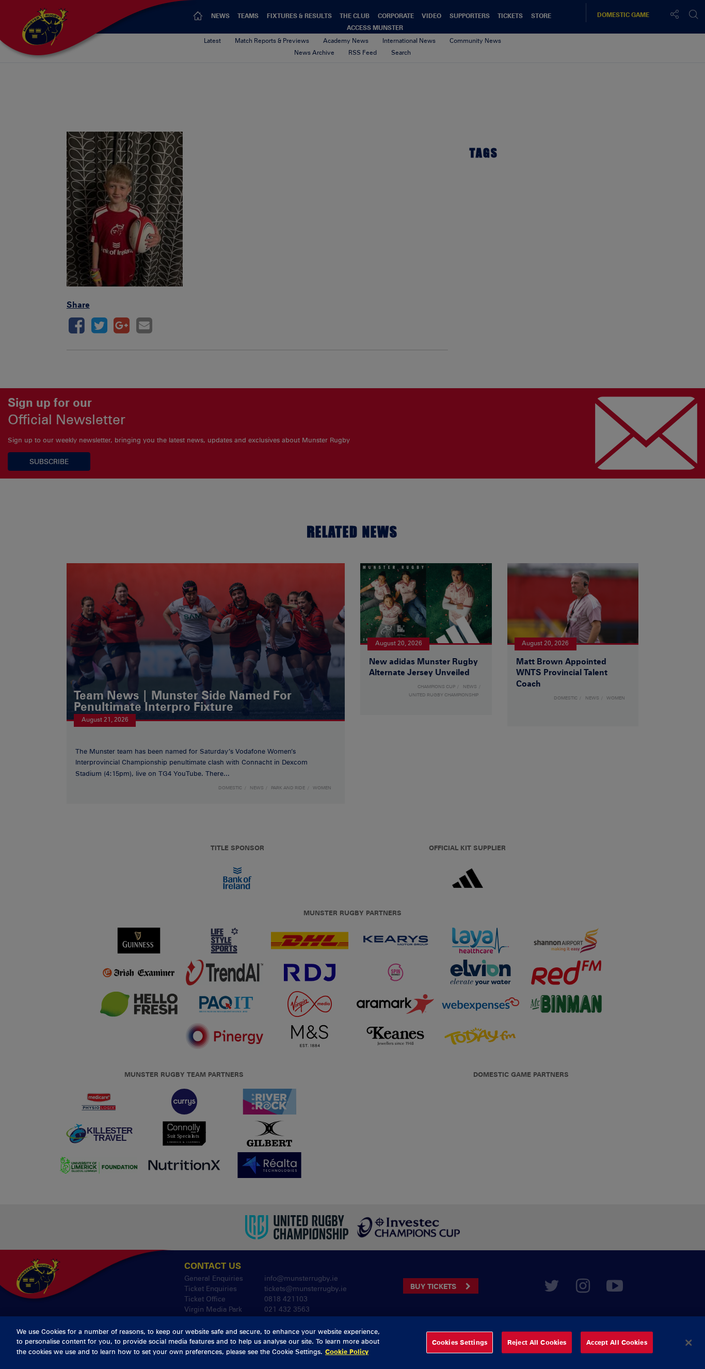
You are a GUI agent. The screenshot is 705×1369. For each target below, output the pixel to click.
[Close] (688, 1342)
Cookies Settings (459, 1342)
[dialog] (352, 1342)
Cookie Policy (346, 1351)
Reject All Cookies (536, 1342)
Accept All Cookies (616, 1342)
